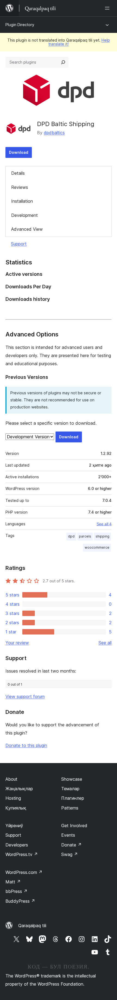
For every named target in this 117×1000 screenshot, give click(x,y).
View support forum (25, 696)
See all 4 (104, 524)
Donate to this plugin (26, 745)
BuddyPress (20, 901)
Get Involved (74, 825)
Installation (22, 201)
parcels (85, 536)
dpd (71, 536)
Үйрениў (14, 825)
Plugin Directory (19, 24)
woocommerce (97, 547)
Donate (71, 845)
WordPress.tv (21, 854)
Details (18, 173)
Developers (16, 845)
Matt (13, 882)
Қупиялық (15, 808)
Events (68, 835)
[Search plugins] (63, 62)
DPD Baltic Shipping (65, 123)
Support (19, 243)
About (11, 779)
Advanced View (27, 229)
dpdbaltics (54, 132)
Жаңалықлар (19, 788)
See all (105, 642)
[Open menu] (108, 8)
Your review (17, 642)
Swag (69, 854)
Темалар (70, 788)
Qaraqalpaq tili (32, 925)
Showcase (71, 779)
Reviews (19, 187)
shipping (102, 536)
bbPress (16, 891)
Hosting (13, 798)
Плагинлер (72, 798)
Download (18, 152)
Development (24, 215)
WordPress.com (23, 872)
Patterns (69, 808)
